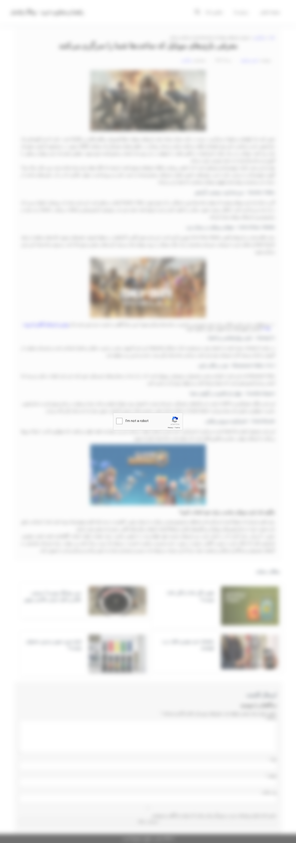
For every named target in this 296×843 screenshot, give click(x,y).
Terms (177, 428)
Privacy (170, 428)
